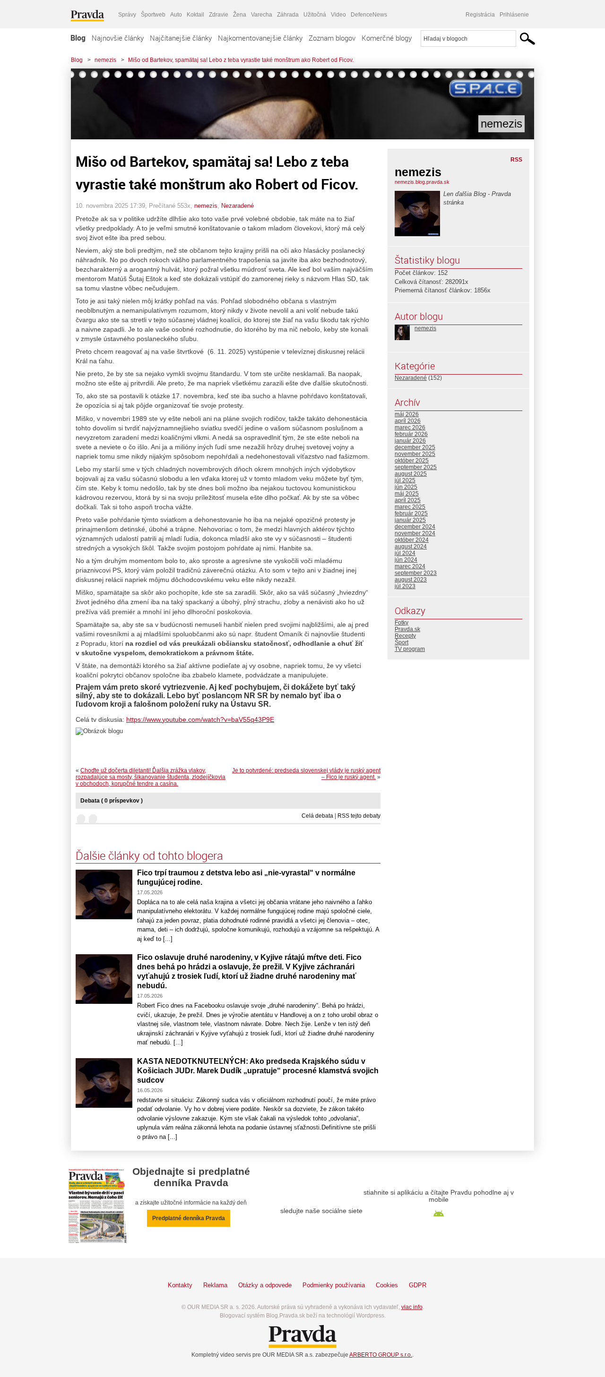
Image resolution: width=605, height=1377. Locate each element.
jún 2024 (406, 559)
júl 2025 (405, 480)
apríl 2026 (408, 421)
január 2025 (410, 520)
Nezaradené (237, 205)
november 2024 (415, 533)
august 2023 (411, 579)
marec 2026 (410, 427)
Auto (176, 14)
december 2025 (415, 447)
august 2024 (411, 546)
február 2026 (411, 434)
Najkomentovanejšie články (260, 38)
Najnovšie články (118, 38)
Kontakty (180, 1285)
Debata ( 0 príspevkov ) (111, 800)
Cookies (387, 1285)
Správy (127, 14)
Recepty (405, 636)
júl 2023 (405, 586)
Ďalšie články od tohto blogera (149, 855)
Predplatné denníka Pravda (188, 1218)
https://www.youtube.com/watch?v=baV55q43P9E (200, 719)
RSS (516, 159)
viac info (412, 1307)
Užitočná (314, 14)
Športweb (153, 14)
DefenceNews (369, 14)
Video (338, 14)
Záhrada (288, 14)
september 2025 (416, 467)
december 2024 (415, 526)
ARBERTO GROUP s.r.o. (380, 1354)
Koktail (195, 14)
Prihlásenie (514, 14)
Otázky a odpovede (265, 1285)
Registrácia (480, 14)
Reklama (215, 1285)
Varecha (261, 14)
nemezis (105, 60)
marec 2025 (410, 507)
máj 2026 (407, 414)
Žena (239, 14)
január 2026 (410, 440)
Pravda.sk (407, 629)
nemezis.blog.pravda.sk (422, 182)
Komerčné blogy (387, 38)
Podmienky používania (333, 1285)
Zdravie (218, 14)
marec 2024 (410, 566)
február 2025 (411, 513)
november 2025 (415, 454)
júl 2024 (405, 553)
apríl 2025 (408, 500)
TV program (410, 649)
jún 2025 (406, 487)
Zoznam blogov (332, 38)
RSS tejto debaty (358, 816)
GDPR (417, 1285)
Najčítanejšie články (181, 38)
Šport (401, 642)
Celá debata (317, 816)
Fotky (401, 622)
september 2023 (416, 573)
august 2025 (411, 473)
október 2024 (412, 540)
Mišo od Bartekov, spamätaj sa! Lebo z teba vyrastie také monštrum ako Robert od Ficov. (241, 60)
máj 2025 (407, 493)
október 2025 (412, 460)
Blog (78, 38)
